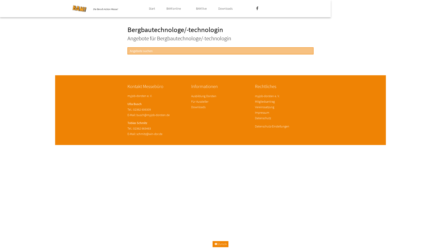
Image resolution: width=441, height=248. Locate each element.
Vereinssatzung (264, 107)
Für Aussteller (199, 102)
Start (152, 9)
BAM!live (201, 9)
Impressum (262, 113)
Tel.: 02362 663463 (139, 128)
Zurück (222, 244)
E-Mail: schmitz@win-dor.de (144, 134)
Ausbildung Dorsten (203, 96)
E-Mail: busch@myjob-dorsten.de (148, 115)
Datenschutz (263, 118)
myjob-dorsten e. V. (267, 96)
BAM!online (173, 9)
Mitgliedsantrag (265, 102)
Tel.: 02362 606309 (139, 109)
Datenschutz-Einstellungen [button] (272, 126)
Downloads (225, 9)
